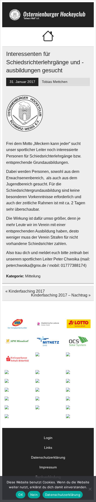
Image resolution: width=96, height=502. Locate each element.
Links (48, 447)
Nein (34, 495)
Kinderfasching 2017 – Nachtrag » (61, 295)
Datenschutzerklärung (48, 457)
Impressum (48, 467)
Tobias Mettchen (54, 82)
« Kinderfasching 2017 (25, 291)
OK (20, 495)
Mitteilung (32, 276)
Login (48, 437)
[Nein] (89, 489)
